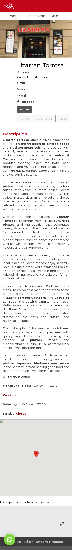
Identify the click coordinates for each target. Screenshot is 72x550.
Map (54, 16)
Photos (14, 16)
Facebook (26, 102)
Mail (23, 95)
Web (23, 89)
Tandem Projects (48, 542)
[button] (9, 539)
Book (24, 109)
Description (35, 16)
